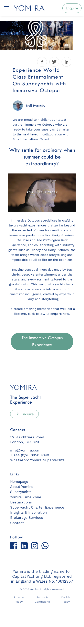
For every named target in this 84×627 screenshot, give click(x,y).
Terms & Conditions (42, 599)
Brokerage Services (26, 518)
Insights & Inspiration (28, 512)
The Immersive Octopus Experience (42, 341)
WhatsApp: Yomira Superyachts (37, 460)
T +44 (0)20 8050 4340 (29, 455)
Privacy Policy (19, 599)
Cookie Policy (65, 599)
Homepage (19, 482)
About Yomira (21, 487)
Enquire (27, 414)
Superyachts (21, 492)
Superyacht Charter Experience (37, 507)
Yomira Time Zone (25, 497)
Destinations (21, 502)
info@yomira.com (25, 450)
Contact (17, 523)
